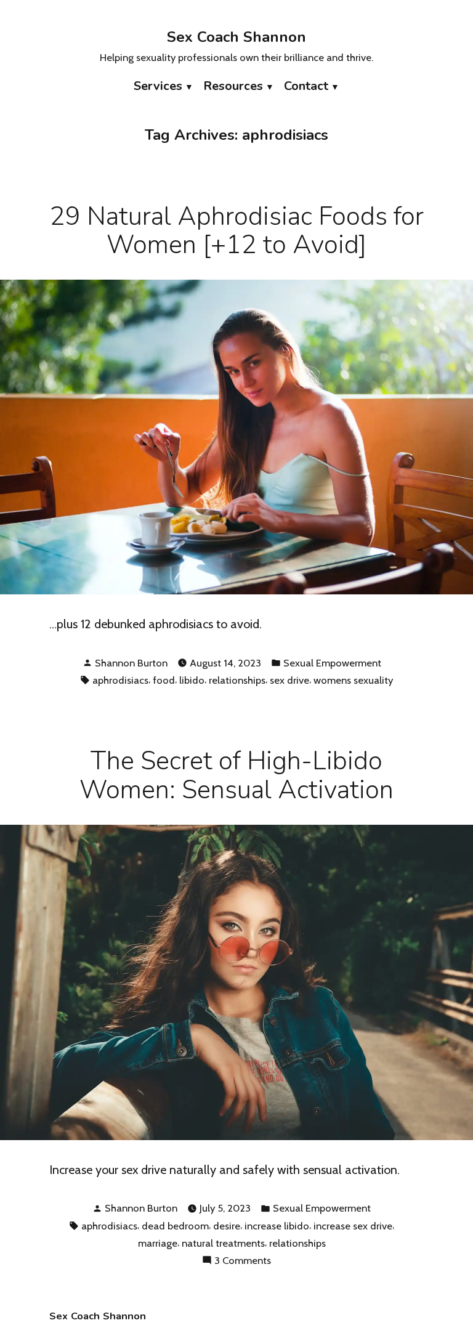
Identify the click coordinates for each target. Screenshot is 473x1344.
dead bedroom (175, 1226)
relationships (237, 680)
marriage (157, 1243)
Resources (233, 86)
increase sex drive (352, 1226)
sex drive (289, 680)
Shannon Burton (131, 663)
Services (158, 86)
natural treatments (223, 1243)
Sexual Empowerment (332, 663)
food (164, 680)
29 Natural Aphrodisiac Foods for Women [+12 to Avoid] (237, 231)
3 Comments (242, 1261)
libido (191, 680)
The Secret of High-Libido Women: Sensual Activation (236, 775)
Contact (306, 86)
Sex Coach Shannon (236, 37)
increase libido (277, 1226)
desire (226, 1226)
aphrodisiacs (120, 680)
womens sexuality (353, 680)
